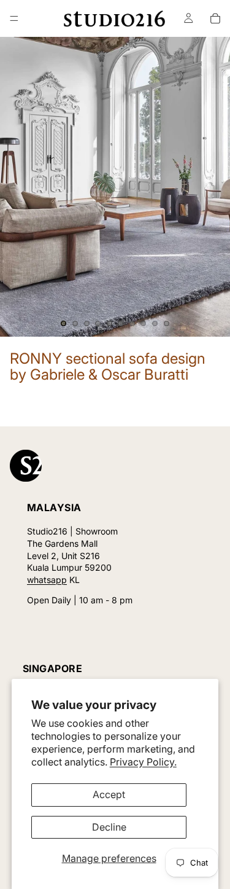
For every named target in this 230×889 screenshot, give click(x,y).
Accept (109, 794)
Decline (109, 827)
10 (166, 323)
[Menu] (14, 18)
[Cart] (215, 18)
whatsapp (47, 579)
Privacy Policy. (143, 762)
